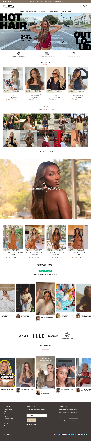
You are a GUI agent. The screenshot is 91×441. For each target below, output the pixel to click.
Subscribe (31, 420)
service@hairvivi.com (72, 409)
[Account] (81, 6)
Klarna (5, 426)
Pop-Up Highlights (66, 11)
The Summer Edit (43, 11)
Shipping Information (9, 421)
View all (45, 64)
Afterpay (6, 423)
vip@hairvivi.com (73, 418)
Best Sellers (45, 62)
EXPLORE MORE (45, 155)
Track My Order (8, 409)
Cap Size (6, 416)
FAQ (5, 414)
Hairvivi (8, 434)
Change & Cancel (8, 418)
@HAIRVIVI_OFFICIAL (49, 109)
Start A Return (7, 411)
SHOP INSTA (45, 106)
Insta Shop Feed (54, 11)
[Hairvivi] (9, 6)
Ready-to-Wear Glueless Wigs (28, 11)
